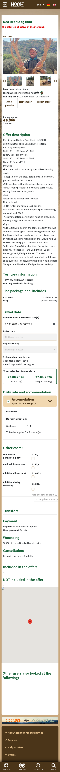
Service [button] (12, 740)
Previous (4, 81)
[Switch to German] (49, 4)
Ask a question (9, 103)
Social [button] (11, 754)
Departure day (11, 343)
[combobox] (30, 337)
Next (55, 81)
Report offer (43, 101)
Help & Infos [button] (15, 747)
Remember (25, 101)
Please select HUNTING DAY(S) (21, 317)
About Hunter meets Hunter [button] (25, 732)
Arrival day (9, 330)
